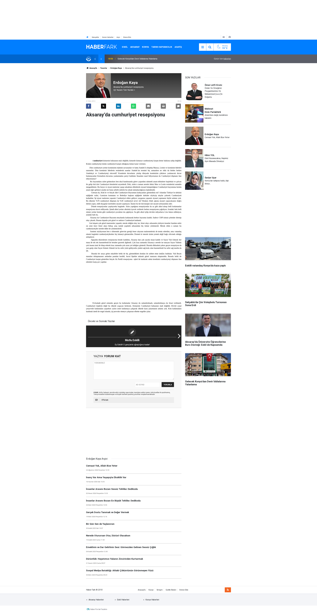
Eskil (125, 47)
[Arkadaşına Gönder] (148, 106)
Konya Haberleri (152, 600)
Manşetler (95, 37)
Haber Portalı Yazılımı (98, 609)
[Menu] (202, 47)
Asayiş (178, 47)
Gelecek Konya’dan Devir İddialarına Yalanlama (137, 59)
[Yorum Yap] (178, 106)
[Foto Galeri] (229, 37)
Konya (145, 47)
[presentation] (95, 58)
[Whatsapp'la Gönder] (133, 106)
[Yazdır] (163, 106)
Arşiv (118, 37)
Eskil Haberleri (123, 600)
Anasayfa (93, 68)
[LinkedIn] (118, 106)
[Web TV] (223, 37)
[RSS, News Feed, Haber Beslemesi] (228, 589)
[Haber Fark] (101, 47)
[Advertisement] (74, 17)
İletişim (160, 590)
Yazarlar (103, 68)
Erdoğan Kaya (116, 68)
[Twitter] (103, 106)
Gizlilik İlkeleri (171, 590)
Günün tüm (222, 59)
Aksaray (135, 47)
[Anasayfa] (87, 37)
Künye (151, 590)
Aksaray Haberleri (96, 600)
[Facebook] (88, 106)
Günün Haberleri (107, 37)
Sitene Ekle (127, 37)
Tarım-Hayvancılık (161, 47)
